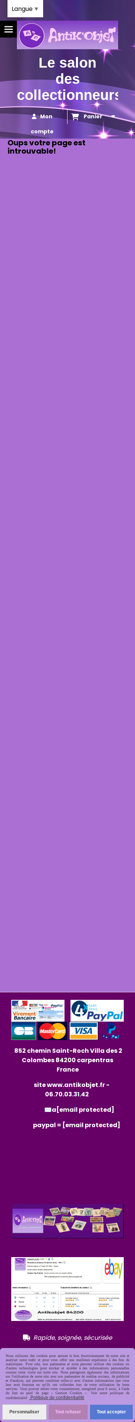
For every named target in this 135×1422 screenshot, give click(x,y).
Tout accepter (111, 1411)
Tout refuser (68, 1411)
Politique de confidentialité (56, 1397)
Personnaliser (24, 1411)
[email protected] (91, 1125)
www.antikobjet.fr (76, 1085)
